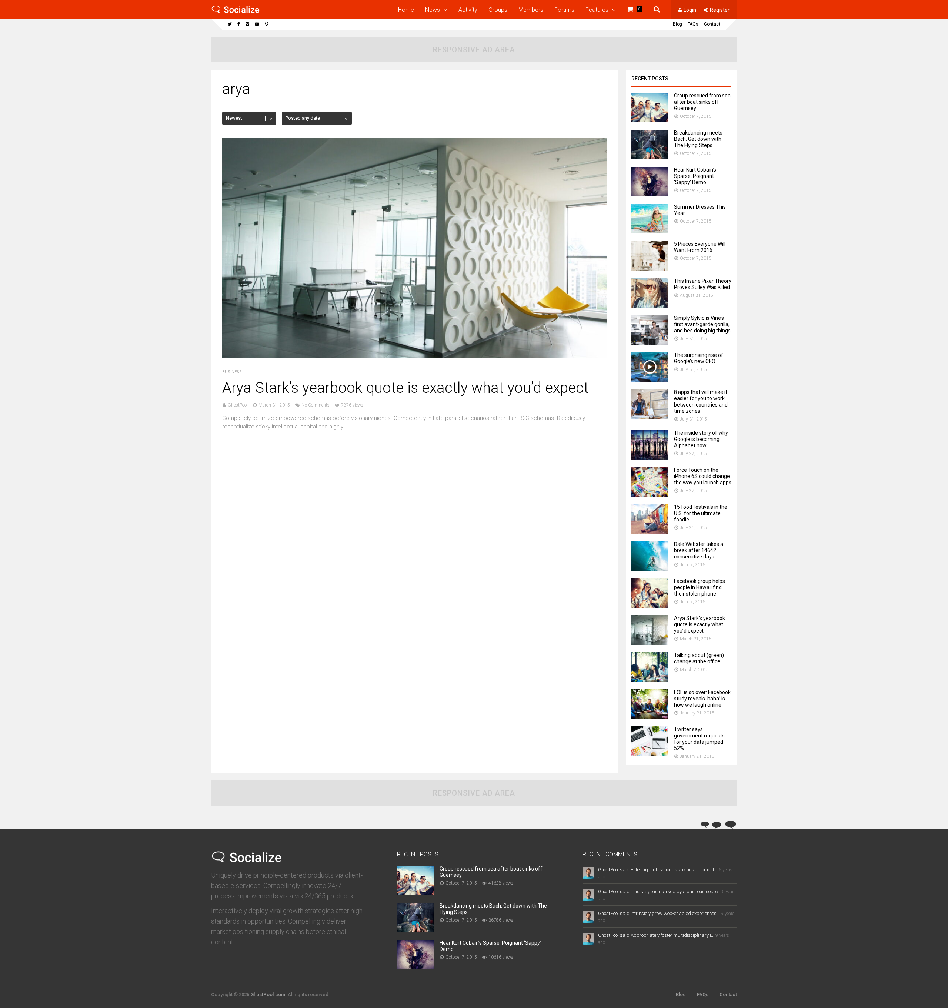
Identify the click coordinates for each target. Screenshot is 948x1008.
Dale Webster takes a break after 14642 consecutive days (698, 550)
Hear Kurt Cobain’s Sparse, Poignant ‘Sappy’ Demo (695, 176)
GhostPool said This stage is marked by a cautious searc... (659, 891)
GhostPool (238, 405)
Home (406, 9)
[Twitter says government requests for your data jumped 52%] (649, 753)
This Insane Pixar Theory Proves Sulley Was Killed (702, 284)
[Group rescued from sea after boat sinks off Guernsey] (649, 120)
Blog (677, 24)
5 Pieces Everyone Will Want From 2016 (699, 247)
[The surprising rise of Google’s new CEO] (649, 379)
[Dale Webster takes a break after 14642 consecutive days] (649, 568)
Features (596, 9)
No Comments (315, 405)
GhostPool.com (267, 994)
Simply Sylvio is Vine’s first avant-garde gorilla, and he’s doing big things (702, 324)
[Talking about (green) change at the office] (649, 679)
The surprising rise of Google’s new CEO (698, 358)
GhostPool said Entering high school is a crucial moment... (658, 869)
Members (530, 9)
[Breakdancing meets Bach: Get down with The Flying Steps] (649, 157)
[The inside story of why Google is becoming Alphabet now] (649, 457)
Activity (467, 9)
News (432, 9)
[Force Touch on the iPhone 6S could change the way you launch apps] (649, 494)
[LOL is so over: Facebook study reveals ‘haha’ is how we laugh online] (649, 716)
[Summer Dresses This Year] (649, 231)
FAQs (693, 24)
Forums (564, 9)
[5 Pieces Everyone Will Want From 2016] (649, 268)
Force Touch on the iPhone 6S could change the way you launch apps (702, 476)
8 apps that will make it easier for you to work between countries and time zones (701, 401)
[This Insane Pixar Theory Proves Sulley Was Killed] (649, 305)
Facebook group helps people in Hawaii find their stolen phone (699, 587)
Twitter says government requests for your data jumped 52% (699, 738)
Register (720, 10)
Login (690, 10)
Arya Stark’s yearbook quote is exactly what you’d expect (405, 388)
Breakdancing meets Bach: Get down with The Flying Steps (698, 139)
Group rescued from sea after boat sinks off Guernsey (702, 102)
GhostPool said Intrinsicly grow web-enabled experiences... (659, 913)
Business (232, 371)
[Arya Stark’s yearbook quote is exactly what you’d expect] (414, 355)
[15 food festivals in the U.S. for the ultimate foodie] (649, 531)
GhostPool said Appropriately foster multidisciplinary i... (656, 935)
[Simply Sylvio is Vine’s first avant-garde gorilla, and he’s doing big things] (649, 342)
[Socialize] (235, 11)
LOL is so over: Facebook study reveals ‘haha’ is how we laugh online (702, 698)
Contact (712, 24)
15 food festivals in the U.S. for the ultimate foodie (700, 513)
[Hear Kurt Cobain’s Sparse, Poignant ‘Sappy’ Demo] (649, 194)
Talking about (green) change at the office (699, 658)
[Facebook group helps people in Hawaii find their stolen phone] (649, 605)
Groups (497, 9)
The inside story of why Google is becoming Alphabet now (701, 439)
